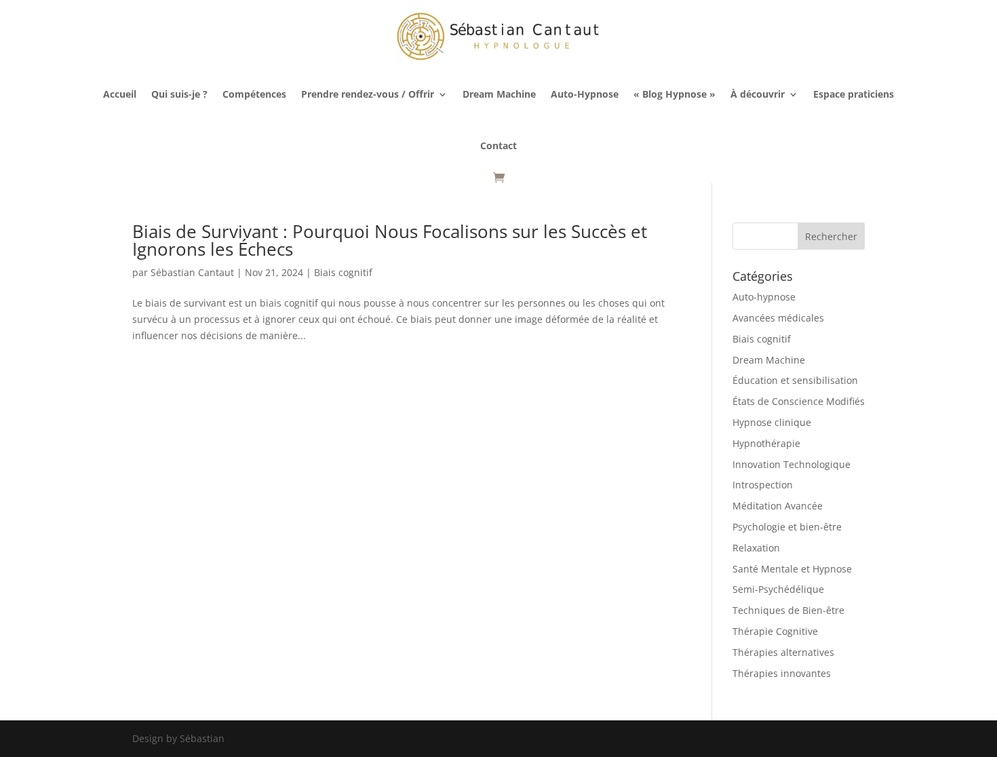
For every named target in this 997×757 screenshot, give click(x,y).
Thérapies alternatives (783, 652)
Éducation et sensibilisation (795, 380)
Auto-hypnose (764, 296)
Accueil (119, 94)
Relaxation (756, 547)
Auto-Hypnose (585, 94)
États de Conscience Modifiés (798, 401)
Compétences (254, 94)
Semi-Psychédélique (778, 589)
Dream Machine (499, 94)
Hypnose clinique (771, 422)
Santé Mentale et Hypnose (792, 568)
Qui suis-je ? (179, 94)
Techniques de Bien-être (788, 610)
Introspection (762, 484)
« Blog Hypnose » (674, 94)
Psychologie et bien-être (787, 526)
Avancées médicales (778, 317)
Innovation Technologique (791, 464)
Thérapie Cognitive (775, 631)
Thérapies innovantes (781, 673)
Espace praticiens (853, 94)
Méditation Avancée (777, 505)
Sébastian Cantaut (192, 272)
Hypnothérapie (766, 443)
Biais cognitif (343, 272)
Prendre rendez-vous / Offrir (367, 94)
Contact (498, 145)
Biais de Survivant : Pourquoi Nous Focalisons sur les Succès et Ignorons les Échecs (389, 240)
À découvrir (757, 94)
